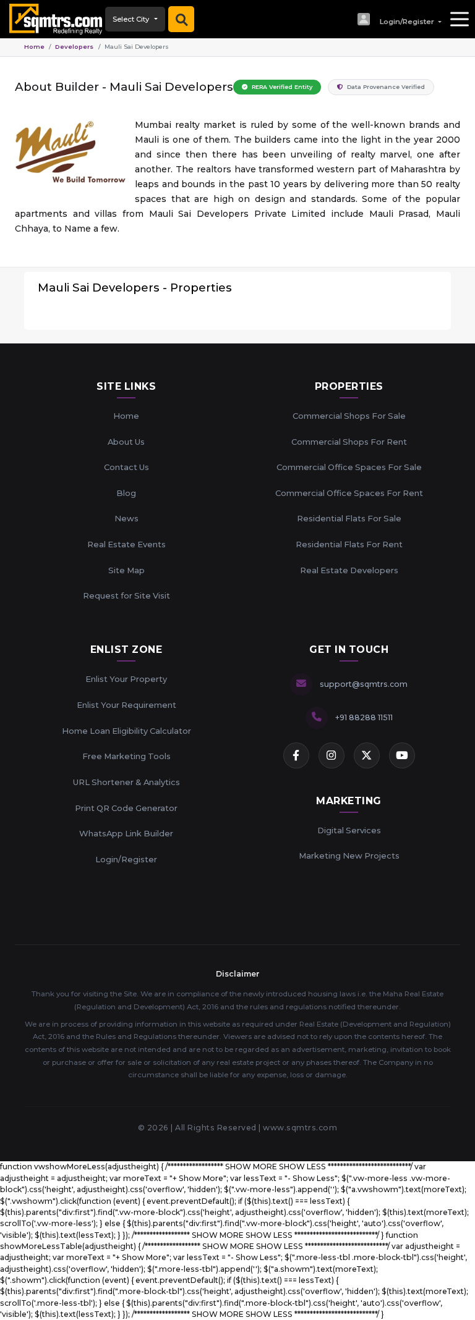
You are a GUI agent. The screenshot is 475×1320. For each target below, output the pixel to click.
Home (34, 46)
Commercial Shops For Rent (349, 442)
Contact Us (126, 467)
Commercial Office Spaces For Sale (349, 467)
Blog (126, 493)
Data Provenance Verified (385, 86)
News (126, 518)
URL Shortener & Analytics (126, 782)
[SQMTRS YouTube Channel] (402, 755)
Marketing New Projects (349, 855)
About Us (126, 442)
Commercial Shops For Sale (349, 416)
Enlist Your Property (126, 679)
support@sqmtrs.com (364, 684)
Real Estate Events (126, 544)
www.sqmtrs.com (300, 1127)
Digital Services (349, 830)
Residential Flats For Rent (349, 544)
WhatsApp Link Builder (126, 833)
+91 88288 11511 (364, 717)
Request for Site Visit (126, 595)
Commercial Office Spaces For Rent (349, 493)
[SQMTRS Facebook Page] (296, 755)
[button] (399, 19)
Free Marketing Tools (126, 756)
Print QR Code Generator (126, 808)
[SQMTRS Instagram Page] (331, 755)
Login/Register (126, 859)
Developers (74, 46)
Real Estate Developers (349, 570)
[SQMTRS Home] (52, 19)
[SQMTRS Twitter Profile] (367, 755)
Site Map (126, 570)
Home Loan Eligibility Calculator (126, 731)
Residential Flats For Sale (349, 518)
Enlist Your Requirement (126, 705)
